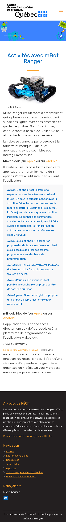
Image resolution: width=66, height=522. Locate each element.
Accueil (10, 451)
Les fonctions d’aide (17, 455)
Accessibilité (13, 464)
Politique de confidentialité (21, 476)
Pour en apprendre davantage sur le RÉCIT (27, 436)
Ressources (12, 459)
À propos (11, 468)
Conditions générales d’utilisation (24, 472)
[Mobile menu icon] (61, 10)
